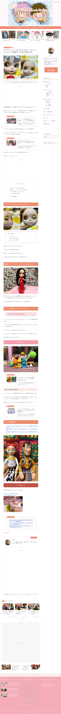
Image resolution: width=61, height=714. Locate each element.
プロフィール (49, 27)
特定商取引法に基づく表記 (49, 685)
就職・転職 (28, 699)
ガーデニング (48, 102)
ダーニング (24, 690)
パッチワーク (34, 690)
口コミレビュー (48, 89)
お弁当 (32, 682)
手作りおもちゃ (25, 701)
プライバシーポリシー (48, 683)
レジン (31, 696)
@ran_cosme (29, 107)
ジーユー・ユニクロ (25, 688)
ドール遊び (29, 690)
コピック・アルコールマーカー (27, 685)
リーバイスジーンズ (25, 696)
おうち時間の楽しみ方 (26, 682)
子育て (36, 698)
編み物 (27, 704)
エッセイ (46, 117)
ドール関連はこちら (21, 485)
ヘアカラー (30, 693)
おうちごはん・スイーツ (50, 114)
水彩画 (34, 701)
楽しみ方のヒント (48, 81)
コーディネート (35, 685)
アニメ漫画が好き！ (49, 111)
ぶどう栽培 (48, 104)
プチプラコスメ (25, 693)
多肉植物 (31, 698)
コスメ (47, 96)
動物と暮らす (47, 123)
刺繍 (23, 698)
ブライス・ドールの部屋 (7, 47)
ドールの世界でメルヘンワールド (17, 191)
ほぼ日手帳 (27, 27)
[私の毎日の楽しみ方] (30, 25)
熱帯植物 (41, 27)
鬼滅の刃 (31, 704)
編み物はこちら (21, 342)
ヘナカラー (35, 693)
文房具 (47, 93)
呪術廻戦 (27, 698)
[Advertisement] (21, 96)
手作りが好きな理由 (16, 193)
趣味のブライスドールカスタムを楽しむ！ (19, 189)
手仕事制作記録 (18, 27)
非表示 (23, 183)
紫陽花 (24, 704)
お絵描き (34, 27)
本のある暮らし (49, 105)
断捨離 (30, 701)
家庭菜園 (24, 699)
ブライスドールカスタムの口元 (16, 188)
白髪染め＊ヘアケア (50, 94)
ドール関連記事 (13, 196)
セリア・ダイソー (32, 688)
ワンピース (35, 696)
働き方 (47, 85)
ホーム (10, 27)
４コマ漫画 (47, 108)
